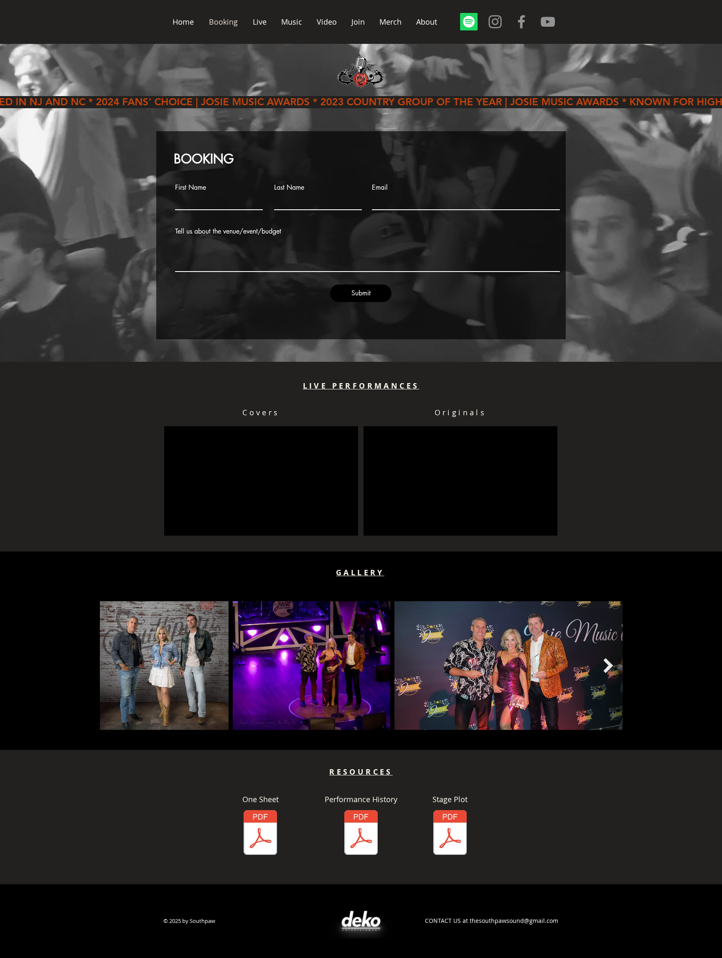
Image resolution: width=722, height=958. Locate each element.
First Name (190, 187)
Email (380, 187)
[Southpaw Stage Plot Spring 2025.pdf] (450, 833)
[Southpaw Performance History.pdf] (361, 833)
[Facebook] (521, 21)
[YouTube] (548, 21)
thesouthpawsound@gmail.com (514, 921)
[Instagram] (495, 21)
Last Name (289, 187)
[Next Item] (608, 665)
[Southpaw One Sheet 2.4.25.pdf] (260, 833)
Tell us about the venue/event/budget (228, 231)
